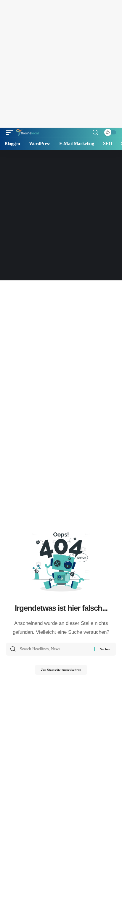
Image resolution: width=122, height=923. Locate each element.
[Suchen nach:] (54, 649)
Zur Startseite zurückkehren (61, 670)
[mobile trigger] (11, 132)
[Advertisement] (61, 64)
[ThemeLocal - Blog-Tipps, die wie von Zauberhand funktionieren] (27, 132)
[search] (95, 132)
